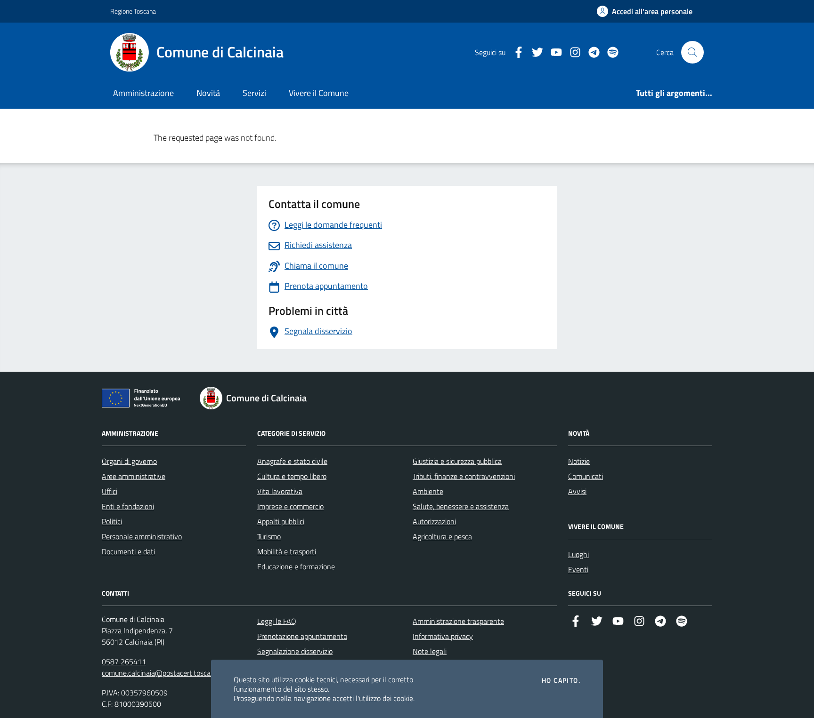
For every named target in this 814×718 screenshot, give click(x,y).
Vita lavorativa (279, 491)
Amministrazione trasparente (458, 621)
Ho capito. (561, 680)
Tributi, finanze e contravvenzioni (464, 476)
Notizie (579, 461)
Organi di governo (129, 461)
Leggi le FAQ (276, 621)
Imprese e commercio (290, 506)
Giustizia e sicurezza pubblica (457, 461)
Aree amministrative (133, 476)
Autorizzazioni (434, 521)
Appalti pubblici (280, 521)
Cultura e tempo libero (291, 476)
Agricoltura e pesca (442, 536)
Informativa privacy (443, 636)
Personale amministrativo (142, 536)
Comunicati (585, 476)
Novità (208, 93)
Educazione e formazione (296, 566)
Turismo (269, 536)
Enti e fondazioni (128, 506)
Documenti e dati (128, 551)
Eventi (578, 569)
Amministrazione (143, 93)
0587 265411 (124, 661)
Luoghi (578, 554)
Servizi (254, 93)
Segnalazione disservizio (295, 651)
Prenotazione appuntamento (302, 636)
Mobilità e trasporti (286, 551)
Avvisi (577, 491)
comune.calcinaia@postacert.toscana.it (163, 672)
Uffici (109, 491)
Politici (112, 521)
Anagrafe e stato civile (292, 461)
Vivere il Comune (319, 93)
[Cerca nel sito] (692, 52)
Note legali (430, 651)
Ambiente (428, 491)
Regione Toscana (133, 11)
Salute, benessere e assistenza (461, 506)
